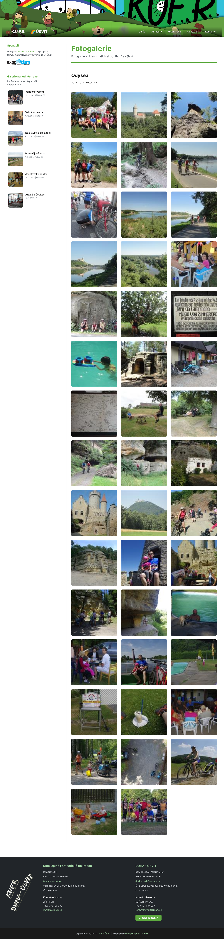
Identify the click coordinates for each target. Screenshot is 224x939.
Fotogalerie (174, 31)
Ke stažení (193, 31)
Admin (145, 933)
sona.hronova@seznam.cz (148, 910)
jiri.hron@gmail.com (52, 910)
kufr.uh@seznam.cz (53, 881)
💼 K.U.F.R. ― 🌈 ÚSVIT (27, 31)
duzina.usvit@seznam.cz (147, 881)
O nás (142, 31)
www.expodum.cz (27, 51)
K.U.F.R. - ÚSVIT (102, 933)
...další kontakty (148, 917)
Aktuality (156, 31)
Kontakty (210, 31)
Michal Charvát (132, 933)
